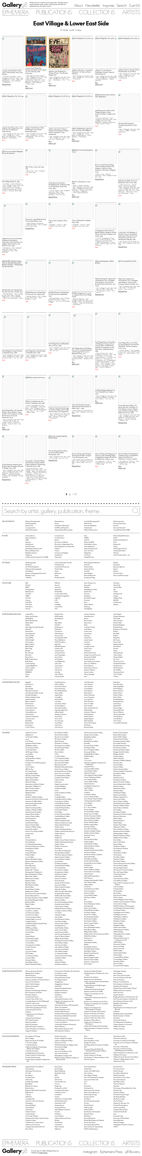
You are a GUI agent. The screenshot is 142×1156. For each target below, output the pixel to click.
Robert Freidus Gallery (120, 732)
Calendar (28, 577)
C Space (28, 1094)
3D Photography (30, 562)
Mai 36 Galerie (89, 809)
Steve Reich (117, 646)
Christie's (28, 1012)
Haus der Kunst (59, 880)
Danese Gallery (30, 960)
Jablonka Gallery (60, 915)
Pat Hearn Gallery (90, 912)
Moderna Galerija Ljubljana (93, 854)
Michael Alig (88, 710)
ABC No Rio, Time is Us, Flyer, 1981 (34, 168)
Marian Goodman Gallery (92, 816)
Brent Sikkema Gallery (32, 889)
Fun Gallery (58, 812)
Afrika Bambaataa (31, 620)
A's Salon (28, 765)
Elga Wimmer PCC (61, 765)
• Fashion (75, 303)
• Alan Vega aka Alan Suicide (34, 75)
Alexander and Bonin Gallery (34, 784)
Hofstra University (60, 1036)
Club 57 (27, 600)
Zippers (115, 604)
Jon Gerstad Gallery (61, 953)
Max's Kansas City (90, 583)
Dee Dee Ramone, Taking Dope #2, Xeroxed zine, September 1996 (59, 294)
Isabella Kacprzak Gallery (63, 908)
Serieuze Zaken (118, 786)
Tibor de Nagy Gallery (120, 872)
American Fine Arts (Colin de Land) (36, 799)
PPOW (86, 945)
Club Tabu (28, 604)
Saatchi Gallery (118, 756)
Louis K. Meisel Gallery (91, 797)
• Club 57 (59, 224)
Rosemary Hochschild (120, 629)
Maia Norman (88, 701)
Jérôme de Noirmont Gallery (93, 732)
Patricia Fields (88, 727)
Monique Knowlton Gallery (93, 863)
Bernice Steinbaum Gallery (33, 874)
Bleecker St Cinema (31, 1086)
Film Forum (58, 1079)
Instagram (90, 1151)
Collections (97, 12)
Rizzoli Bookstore (89, 1118)
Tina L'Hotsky (117, 674)
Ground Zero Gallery (61, 870)
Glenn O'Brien (59, 684)
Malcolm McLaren (90, 653)
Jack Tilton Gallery (61, 921)
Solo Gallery (117, 810)
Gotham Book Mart (61, 1101)
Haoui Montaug (60, 688)
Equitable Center (60, 1073)
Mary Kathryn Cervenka (92, 661)
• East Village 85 (15, 188)
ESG (56, 620)
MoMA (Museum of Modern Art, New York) (96, 974)
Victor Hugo (117, 721)
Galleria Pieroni (60, 833)
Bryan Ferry (29, 657)
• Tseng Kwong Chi (31, 479)
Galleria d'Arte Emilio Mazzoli (64, 831)
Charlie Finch (29, 714)
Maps (56, 575)
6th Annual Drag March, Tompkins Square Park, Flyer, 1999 (127, 125)
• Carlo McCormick (15, 184)
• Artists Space (54, 190)
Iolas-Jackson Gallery (62, 906)
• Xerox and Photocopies (128, 192)
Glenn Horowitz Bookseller (63, 1099)
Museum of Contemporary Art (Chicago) (94, 994)
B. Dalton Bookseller (31, 1082)
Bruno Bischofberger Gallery (34, 900)
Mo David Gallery (90, 852)
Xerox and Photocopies (120, 575)
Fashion (57, 548)
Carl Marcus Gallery (31, 915)
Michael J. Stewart (90, 712)
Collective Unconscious (32, 1124)
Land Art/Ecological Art (91, 521)
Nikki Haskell (88, 721)
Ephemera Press (111, 1151)
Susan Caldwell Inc (119, 842)
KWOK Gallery (89, 756)
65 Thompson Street (31, 748)
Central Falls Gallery (32, 930)
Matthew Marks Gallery (92, 833)
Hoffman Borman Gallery (63, 896)
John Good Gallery (61, 945)
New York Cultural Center (121, 975)
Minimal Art (88, 523)
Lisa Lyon (87, 642)
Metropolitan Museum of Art (64, 1029)
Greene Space (59, 1105)
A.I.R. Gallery (29, 767)
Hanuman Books (60, 1107)
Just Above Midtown (61, 964)
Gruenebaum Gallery (62, 872)
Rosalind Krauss (118, 701)
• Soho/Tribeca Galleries (80, 192)
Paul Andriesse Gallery (91, 917)
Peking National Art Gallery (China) (125, 988)
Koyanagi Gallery (90, 752)
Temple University (89, 1053)
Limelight (58, 604)
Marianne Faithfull (90, 657)
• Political (129, 191)
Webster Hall (117, 598)
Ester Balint (58, 623)
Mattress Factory (89, 835)
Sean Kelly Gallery (119, 773)
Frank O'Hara (30, 727)
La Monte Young (89, 627)
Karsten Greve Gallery (91, 735)
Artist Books (29, 571)
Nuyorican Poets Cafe (91, 1079)
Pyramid (87, 600)
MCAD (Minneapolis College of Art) (66, 1045)
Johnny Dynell (59, 676)
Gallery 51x (58, 835)
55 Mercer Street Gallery (33, 743)
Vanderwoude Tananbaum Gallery (124, 902)
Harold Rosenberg (61, 691)
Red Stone (87, 1116)
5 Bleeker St (29, 735)
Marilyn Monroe (89, 659)
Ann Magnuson (30, 633)
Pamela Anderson (119, 616)
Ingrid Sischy (59, 695)
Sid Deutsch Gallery (119, 793)
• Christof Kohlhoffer (9, 76)
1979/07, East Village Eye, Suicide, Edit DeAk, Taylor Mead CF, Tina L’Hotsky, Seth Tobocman (35, 70)
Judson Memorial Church (63, 1118)
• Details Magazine (78, 299)
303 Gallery (29, 754)
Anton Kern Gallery (31, 829)
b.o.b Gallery (29, 857)
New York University (61, 1053)
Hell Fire (57, 583)
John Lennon (59, 666)
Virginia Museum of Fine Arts (122, 1024)
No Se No (87, 887)
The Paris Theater (118, 1092)
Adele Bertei (29, 618)
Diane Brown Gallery (61, 743)
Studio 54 (87, 606)
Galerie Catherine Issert (62, 820)
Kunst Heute (58, 1122)
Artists (131, 12)
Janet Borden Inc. (60, 925)
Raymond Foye (118, 691)
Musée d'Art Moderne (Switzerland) (95, 1026)
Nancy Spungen (89, 674)
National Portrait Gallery (92, 872)
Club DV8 (28, 602)
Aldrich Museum (30, 975)
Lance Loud (88, 631)
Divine (27, 674)
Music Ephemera (89, 546)
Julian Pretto (59, 960)
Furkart (57, 1097)
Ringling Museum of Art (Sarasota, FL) (125, 997)
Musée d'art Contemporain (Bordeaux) (93, 1023)
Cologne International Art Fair (35, 1127)
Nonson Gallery (89, 893)
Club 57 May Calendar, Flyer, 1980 (58, 221)
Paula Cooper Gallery (91, 923)
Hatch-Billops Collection (62, 1109)
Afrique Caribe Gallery (32, 775)
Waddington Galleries (120, 917)
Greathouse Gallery (61, 863)
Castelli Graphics (30, 921)
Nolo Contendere (89, 891)
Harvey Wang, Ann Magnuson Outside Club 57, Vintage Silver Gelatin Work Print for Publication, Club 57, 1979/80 (128, 456)
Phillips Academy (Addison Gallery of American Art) (67, 1058)
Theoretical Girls (118, 672)
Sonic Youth (117, 642)
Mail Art (86, 540)
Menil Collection (60, 1026)
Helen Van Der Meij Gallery (63, 891)
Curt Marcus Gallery (31, 956)
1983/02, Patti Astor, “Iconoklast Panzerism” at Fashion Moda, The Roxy (82, 72)
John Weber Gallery (61, 951)
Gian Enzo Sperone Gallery (63, 855)
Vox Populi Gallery (119, 910)
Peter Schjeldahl (118, 686)
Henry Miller (59, 693)
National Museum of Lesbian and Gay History (96, 1029)
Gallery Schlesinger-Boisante (64, 842)
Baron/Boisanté (30, 865)
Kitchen (57, 1120)
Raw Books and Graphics (92, 1112)
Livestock (87, 792)
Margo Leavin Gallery (91, 814)
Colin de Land (29, 719)
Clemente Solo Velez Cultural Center (37, 1118)
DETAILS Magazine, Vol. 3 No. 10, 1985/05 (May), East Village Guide (82, 295)
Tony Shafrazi (117, 719)
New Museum (117, 973)
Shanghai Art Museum (120, 1003)
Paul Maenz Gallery (90, 921)
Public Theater (88, 1109)
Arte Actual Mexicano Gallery (35, 846)
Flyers (56, 571)
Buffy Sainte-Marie (31, 659)
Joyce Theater (59, 1116)
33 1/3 (27, 739)
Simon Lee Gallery (119, 799)
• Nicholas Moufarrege (14, 190)
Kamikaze (58, 589)
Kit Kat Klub (58, 591)
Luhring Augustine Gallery (92, 801)
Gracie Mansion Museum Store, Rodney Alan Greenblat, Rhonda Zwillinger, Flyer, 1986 (12, 466)
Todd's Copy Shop (119, 1107)
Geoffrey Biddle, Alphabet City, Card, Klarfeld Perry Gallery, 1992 (105, 392)
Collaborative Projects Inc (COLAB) (36, 557)
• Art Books (6, 184)
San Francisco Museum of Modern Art (125, 999)
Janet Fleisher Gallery (62, 928)
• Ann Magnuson (100, 461)
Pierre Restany (118, 688)
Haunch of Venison (61, 878)
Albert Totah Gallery (32, 780)
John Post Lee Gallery (62, 949)
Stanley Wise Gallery (120, 825)
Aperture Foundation (32, 986)
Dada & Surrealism (31, 530)
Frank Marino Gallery (62, 801)
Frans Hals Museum (61, 975)
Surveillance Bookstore (120, 1073)
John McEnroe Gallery (62, 947)
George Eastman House (62, 977)
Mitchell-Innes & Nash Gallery (93, 850)
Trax (114, 1114)
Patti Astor (116, 682)
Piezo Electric (88, 940)
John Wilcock (88, 686)
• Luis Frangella (105, 364)
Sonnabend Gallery (119, 812)
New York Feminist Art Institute (94, 1077)
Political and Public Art (120, 540)
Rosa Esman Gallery (119, 748)
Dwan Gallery (59, 752)
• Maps (63, 138)
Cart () (134, 5)
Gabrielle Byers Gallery (62, 816)
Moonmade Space (90, 1067)
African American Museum (33, 971)
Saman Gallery (118, 765)
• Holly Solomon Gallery (102, 123)
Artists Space (29, 850)
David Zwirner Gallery (62, 737)
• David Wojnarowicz (101, 353)
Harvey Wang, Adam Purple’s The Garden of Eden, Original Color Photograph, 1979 (81, 455)
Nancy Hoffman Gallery (92, 869)
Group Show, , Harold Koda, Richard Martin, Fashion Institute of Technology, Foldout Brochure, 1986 (35, 463)
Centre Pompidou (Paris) (33, 1010)
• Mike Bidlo (105, 365)
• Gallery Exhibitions (109, 122)
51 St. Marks (29, 741)
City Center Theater (31, 1116)
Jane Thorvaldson (60, 703)
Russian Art (116, 544)
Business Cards (30, 575)
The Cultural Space (119, 1079)
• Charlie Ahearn (124, 350)
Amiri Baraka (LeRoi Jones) (34, 693)
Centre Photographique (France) (35, 1007)
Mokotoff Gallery (89, 857)
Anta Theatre (29, 1069)
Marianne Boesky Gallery (92, 818)
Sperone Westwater (119, 816)
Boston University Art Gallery (34, 1040)
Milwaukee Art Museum (62, 1031)
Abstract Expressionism (32, 521)
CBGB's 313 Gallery (31, 928)
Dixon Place (29, 1129)
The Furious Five (118, 661)
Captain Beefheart (31, 666)
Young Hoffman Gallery (121, 957)
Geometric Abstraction (62, 525)
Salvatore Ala (117, 763)
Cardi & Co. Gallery (31, 911)
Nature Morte (88, 874)
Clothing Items (59, 565)
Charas (27, 934)
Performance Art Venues (92, 1090)
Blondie (27, 651)
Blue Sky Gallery (30, 883)
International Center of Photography (66, 1005)
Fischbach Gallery (60, 788)
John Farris (58, 725)
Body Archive (29, 1088)
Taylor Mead (117, 655)
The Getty (116, 1018)
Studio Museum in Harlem (121, 1016)
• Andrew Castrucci (124, 185)
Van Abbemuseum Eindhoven (122, 1022)
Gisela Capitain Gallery (62, 857)
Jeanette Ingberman (61, 710)
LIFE (56, 600)
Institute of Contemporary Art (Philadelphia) (64, 1002)
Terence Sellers (118, 657)
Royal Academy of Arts (91, 1040)
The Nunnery (117, 855)
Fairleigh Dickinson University (34, 1053)
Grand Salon (59, 861)
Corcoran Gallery (31, 951)
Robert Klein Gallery (119, 735)
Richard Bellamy (89, 955)
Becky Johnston (30, 701)
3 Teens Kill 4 (29, 614)
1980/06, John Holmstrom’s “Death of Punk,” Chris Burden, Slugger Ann (58, 73)
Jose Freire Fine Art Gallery (63, 956)
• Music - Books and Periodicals (36, 80)
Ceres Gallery (29, 932)
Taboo (115, 651)
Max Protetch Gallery (91, 839)
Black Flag (28, 648)
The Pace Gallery (118, 859)
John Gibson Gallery (61, 943)
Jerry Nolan (58, 657)
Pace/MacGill (88, 906)
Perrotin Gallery (89, 925)
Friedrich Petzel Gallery (62, 808)
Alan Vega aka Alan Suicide (34, 627)
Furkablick (58, 1094)
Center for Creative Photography (36, 1005)
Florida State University (32, 1057)
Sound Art (116, 565)
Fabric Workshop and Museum (35, 1029)
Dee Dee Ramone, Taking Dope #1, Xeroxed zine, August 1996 (35, 293)
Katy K (86, 618)
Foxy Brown (58, 631)
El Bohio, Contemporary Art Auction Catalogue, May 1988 (34, 402)
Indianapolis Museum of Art (63, 999)
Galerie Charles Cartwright (63, 823)
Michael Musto (89, 714)
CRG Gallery (29, 953)
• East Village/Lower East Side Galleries (105, 121)
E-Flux (57, 754)
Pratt (85, 1036)
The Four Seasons (119, 1084)
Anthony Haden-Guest (32, 697)
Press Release (88, 573)
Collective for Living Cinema (34, 1122)
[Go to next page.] (74, 494)
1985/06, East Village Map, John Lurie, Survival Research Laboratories (12, 129)
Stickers (115, 571)
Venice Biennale (118, 1120)
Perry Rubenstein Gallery (92, 927)
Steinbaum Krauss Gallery (121, 831)
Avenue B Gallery (31, 853)
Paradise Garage (89, 598)
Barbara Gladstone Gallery (34, 861)
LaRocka (57, 598)
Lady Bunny (88, 629)
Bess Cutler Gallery (31, 876)
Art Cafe (28, 1073)
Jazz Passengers (60, 655)
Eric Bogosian (59, 618)
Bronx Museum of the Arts (33, 992)
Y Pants (115, 676)
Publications (53, 12)
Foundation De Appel (61, 1090)
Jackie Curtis (59, 648)
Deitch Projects (59, 741)
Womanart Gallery (119, 944)
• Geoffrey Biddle (101, 397)
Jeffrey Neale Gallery (62, 938)
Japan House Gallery (61, 932)
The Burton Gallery (119, 846)
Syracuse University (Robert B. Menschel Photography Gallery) (95, 1050)
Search (122, 5)
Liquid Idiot (87, 638)
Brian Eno (28, 655)
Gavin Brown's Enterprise (63, 850)
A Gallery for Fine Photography (35, 763)
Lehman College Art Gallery (64, 1040)
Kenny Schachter (89, 695)
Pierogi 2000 (88, 938)
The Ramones (117, 666)
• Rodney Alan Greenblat (10, 476)
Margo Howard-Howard (92, 655)
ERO (56, 1075)
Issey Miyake (59, 699)
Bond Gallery (29, 887)
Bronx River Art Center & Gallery (35, 893)
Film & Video (59, 569)
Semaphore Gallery (119, 780)
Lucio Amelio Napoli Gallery (93, 799)
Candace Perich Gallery (33, 908)
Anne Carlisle (29, 635)
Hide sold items (72, 30)
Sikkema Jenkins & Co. (120, 797)
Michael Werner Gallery (92, 846)
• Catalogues (33, 406)
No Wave (87, 555)
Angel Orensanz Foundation (34, 1067)
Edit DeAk (28, 721)
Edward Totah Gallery (62, 763)
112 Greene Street (30, 750)
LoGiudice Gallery (90, 794)
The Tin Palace (118, 1101)
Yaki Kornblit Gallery (120, 953)
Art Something (30, 842)
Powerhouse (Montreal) (91, 1101)
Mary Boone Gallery (90, 829)
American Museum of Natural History (37, 980)
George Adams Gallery (62, 853)
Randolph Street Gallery (92, 949)
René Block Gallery (90, 951)
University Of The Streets (121, 1118)
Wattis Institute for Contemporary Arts (125, 1053)
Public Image (88, 1107)
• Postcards (76, 191)
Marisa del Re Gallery (91, 822)
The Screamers (118, 668)
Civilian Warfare (30, 947)
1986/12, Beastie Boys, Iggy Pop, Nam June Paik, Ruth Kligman (82, 129)
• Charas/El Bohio (31, 224)
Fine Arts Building (60, 786)
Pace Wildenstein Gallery (92, 904)
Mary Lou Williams (90, 663)
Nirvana (87, 594)
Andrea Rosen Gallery (32, 814)
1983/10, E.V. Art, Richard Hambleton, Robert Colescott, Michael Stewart (104, 72)
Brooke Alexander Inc (32, 896)
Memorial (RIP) (89, 542)
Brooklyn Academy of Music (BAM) (36, 898)
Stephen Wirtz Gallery (120, 838)
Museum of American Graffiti (93, 991)
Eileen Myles (29, 723)
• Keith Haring (105, 363)
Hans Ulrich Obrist (60, 686)
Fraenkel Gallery (60, 797)
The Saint (116, 583)
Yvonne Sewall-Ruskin (120, 723)
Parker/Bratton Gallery (91, 910)
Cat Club (28, 594)
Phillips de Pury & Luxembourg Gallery (96, 934)
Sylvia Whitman (118, 712)
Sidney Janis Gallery (119, 795)
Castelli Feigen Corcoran (33, 919)
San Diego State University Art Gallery (96, 1045)
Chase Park (29, 1109)
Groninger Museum (61, 980)
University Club (118, 1116)
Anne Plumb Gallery (31, 823)
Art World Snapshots (32, 567)
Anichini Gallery (30, 820)
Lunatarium (58, 1124)
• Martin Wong (104, 243)
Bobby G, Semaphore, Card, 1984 (81, 182)
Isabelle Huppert (60, 646)
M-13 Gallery (88, 805)
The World (116, 585)
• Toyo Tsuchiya (128, 289)
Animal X (28, 629)
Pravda (86, 1103)
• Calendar (52, 224)
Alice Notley (29, 688)
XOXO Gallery (118, 950)
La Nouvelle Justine (61, 594)
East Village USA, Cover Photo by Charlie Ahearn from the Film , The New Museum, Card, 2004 (128, 345)
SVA (85, 1047)
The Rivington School (120, 548)
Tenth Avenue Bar (119, 1075)
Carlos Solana (30, 710)
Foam (56, 790)
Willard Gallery (118, 932)
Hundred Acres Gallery (62, 904)
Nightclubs (87, 553)
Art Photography (30, 523)
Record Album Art (90, 575)
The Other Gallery (119, 857)
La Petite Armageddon (62, 596)
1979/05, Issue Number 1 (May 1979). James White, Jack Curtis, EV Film (12, 72)
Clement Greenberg (31, 716)
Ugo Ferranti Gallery (120, 895)
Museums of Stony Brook (92, 1020)
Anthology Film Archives (33, 1071)
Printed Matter (88, 1105)
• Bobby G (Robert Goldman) (80, 185)
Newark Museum (118, 980)
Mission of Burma (89, 670)
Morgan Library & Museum (93, 979)
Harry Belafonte (60, 640)
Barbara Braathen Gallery (33, 859)
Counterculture (59, 538)
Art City (27, 838)
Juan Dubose (88, 691)
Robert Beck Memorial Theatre (94, 1120)
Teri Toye (116, 659)
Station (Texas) (118, 1071)
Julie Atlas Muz (89, 616)
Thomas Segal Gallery (120, 868)
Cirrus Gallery (29, 943)
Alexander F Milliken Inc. (33, 786)
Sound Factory (118, 1067)
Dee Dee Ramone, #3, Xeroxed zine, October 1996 (12, 291)
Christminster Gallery (32, 938)
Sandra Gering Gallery (120, 769)
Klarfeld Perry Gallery (91, 741)
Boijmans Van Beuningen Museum (36, 990)
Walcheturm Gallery (119, 919)
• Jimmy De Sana (12, 424)
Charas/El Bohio (30, 1105)
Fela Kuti (57, 625)
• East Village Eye (31, 78)
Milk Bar (86, 587)
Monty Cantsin (88, 672)
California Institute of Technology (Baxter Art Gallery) (36, 1048)
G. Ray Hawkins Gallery (62, 814)
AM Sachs (28, 795)
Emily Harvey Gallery (62, 769)
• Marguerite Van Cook (82, 359)
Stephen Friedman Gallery (121, 835)
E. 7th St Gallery (60, 756)
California (28, 555)
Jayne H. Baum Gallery (62, 936)
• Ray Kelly (109, 289)
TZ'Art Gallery (118, 891)
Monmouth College (61, 1047)
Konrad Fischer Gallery (91, 745)
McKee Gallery (89, 842)
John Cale (58, 663)
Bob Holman (29, 703)
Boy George (29, 653)
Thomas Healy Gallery (120, 865)
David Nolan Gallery (61, 735)
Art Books (28, 565)
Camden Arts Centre (31, 997)
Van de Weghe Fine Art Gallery (123, 899)
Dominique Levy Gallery (62, 745)
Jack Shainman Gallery (62, 919)
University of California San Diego (124, 1040)
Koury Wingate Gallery (91, 750)
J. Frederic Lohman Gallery (63, 911)
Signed (115, 562)
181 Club (27, 585)
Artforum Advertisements (33, 569)
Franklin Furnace (60, 1092)
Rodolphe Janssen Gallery (121, 741)
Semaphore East (118, 777)
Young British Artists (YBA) (121, 530)
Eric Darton (29, 725)
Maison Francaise (60, 1043)
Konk (85, 625)
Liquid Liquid (88, 640)
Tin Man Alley (117, 876)
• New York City (129, 76)
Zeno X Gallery (118, 963)
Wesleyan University (119, 1055)
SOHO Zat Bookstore (91, 1129)
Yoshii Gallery (117, 955)
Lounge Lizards (89, 646)
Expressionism (59, 521)
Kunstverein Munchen (61, 1018)
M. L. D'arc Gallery (90, 807)
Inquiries (108, 5)
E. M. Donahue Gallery (62, 758)
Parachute (87, 1086)
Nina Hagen (117, 614)
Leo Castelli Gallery (90, 779)
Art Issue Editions (30, 840)
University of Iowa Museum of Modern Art (125, 1043)
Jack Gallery (59, 917)
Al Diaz (27, 625)
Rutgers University (90, 1043)
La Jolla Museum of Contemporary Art (67, 1020)
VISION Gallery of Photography (123, 906)
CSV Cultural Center (31, 1020)
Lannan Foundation (61, 1022)
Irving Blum (58, 697)
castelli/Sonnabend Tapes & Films (36, 923)
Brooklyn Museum (31, 995)
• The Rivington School (102, 291)
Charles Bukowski (31, 712)
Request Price (6, 84)
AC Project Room (30, 771)
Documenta (58, 1067)
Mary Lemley (88, 706)
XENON (116, 600)
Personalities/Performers (121, 536)
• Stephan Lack (123, 420)
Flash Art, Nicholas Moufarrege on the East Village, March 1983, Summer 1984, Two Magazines (59, 409)
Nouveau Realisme (90, 525)
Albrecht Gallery (30, 782)
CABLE (27, 906)
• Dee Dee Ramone (7, 294)
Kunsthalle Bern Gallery (91, 754)
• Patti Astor (89, 77)
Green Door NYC (60, 1103)
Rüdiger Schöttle (118, 754)
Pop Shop (87, 1099)
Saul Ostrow (117, 703)
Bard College (29, 1038)
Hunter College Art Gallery (63, 1038)
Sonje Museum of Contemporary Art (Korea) (125, 1008)
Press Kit (86, 571)
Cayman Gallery (30, 925)
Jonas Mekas (88, 688)
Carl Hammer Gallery (32, 913)
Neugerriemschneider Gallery (93, 880)
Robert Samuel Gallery (120, 739)
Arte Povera (29, 525)
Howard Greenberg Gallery (64, 902)
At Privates (28, 1079)
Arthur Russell (29, 640)
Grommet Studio (60, 868)
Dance (57, 540)
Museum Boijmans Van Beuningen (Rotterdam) (95, 986)
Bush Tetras (29, 661)
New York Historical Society (122, 977)
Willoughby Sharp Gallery (121, 934)
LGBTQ (86, 538)
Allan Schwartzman (31, 691)
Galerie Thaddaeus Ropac (63, 829)
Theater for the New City (121, 1103)
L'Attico (86, 758)
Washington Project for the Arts (123, 1124)
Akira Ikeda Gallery (31, 777)
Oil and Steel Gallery (91, 895)
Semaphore (117, 775)
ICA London (58, 997)
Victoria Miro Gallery (120, 904)
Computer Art (59, 536)
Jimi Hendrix (59, 659)
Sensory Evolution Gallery (121, 782)
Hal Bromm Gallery (61, 874)
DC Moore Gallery (61, 739)
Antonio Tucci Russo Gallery (34, 831)
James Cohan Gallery (62, 923)
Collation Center (30, 1120)
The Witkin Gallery (119, 861)
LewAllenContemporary (92, 786)
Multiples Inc (88, 865)
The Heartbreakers (119, 663)
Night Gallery (88, 884)
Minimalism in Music (90, 544)
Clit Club (28, 598)
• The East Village (41, 478)
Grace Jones (59, 635)
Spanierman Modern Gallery (122, 814)
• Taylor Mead (29, 84)
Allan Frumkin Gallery (32, 788)
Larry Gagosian (89, 697)
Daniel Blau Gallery (31, 962)
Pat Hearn (87, 725)
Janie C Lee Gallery (61, 930)
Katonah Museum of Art (62, 1009)
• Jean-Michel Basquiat (102, 242)
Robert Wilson (118, 695)
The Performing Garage (121, 1094)
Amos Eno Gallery (31, 805)
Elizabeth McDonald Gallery (64, 767)
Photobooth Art (60, 577)
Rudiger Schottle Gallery (121, 752)
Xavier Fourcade (118, 948)
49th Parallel (29, 756)
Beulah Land (29, 591)
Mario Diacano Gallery (91, 820)
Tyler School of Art (119, 1036)
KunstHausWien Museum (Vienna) (66, 1014)
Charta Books (29, 1107)
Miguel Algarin (89, 719)
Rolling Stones (117, 627)
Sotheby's (116, 1011)
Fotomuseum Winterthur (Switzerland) (67, 971)
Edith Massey (59, 616)
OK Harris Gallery (90, 897)
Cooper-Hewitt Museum (33, 1018)
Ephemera (15, 12)
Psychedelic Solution (90, 947)
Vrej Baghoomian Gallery (121, 912)
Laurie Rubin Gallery (90, 771)
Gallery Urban (59, 844)
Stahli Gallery (117, 823)
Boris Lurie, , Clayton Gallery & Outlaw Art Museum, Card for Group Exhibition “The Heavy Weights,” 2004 (105, 168)
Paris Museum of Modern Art (122, 984)
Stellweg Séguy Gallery (120, 833)
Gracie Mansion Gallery (62, 859)
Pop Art (115, 525)
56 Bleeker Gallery (31, 745)
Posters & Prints (89, 569)
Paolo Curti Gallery (90, 908)
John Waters (59, 674)
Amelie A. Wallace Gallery (33, 797)
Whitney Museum (119, 1029)
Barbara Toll (29, 863)
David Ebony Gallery (61, 732)
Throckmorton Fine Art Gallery (123, 870)
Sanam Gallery (118, 767)
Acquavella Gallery (31, 773)
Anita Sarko (29, 631)
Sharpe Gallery (118, 790)
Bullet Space (29, 1092)
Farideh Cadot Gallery (62, 777)
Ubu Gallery (117, 893)
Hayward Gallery (60, 885)
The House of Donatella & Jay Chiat (124, 1088)
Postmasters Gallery (90, 942)
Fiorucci (57, 1084)
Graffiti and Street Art (62, 528)
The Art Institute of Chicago (93, 1055)
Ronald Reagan (118, 699)
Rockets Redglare (119, 625)
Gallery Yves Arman (61, 846)
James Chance (59, 651)
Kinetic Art (58, 573)
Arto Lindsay (29, 642)
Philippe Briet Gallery (91, 932)
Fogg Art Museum (31, 1031)
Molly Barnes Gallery (91, 859)
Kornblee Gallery (89, 748)
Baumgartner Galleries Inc (33, 872)
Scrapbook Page (89, 577)
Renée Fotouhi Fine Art (91, 953)
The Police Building (119, 1097)
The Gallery (117, 850)
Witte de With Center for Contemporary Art (121, 939)
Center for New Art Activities (34, 1101)
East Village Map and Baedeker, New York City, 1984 (59, 344)
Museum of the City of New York (94, 1018)
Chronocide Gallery (31, 941)
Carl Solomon (29, 706)
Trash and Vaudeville (120, 1112)
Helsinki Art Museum (61, 990)
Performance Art (118, 521)
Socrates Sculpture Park (91, 1124)
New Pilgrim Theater (90, 1075)
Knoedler (87, 743)
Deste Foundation (31, 1022)
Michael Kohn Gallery (91, 844)
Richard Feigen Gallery (91, 957)
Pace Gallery (88, 902)
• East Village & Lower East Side (11, 77)
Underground (117, 594)
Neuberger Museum (119, 971)
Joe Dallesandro (60, 661)
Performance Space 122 (91, 1092)
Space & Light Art (119, 567)
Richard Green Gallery (91, 959)
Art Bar (27, 835)
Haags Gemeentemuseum (63, 988)
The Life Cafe (117, 1090)
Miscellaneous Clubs (90, 589)
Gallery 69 (58, 838)
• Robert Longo (30, 412)
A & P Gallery (29, 760)
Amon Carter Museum (32, 982)
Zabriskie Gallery (119, 961)
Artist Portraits (30, 546)
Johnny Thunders (89, 614)
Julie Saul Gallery (60, 962)
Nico (85, 676)
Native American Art (90, 548)
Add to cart (29, 88)
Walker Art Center (119, 1026)
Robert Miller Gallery (120, 737)
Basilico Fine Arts (30, 868)
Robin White (117, 697)
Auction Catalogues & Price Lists (35, 573)
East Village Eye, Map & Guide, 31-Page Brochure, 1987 (35, 352)
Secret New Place (89, 1122)
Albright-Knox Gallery (32, 973)
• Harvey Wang (53, 458)
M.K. (56, 609)
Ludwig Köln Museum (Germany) (65, 1024)
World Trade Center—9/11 (121, 555)
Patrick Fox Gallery (90, 914)
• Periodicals (6, 82)
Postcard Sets (88, 567)
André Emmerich (30, 818)
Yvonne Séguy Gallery (120, 959)
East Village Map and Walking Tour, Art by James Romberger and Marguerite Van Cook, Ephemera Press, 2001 (82, 351)
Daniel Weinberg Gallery (33, 964)
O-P (85, 1082)
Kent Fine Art (88, 739)
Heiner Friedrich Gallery (62, 887)
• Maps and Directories (9, 189)
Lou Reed (87, 644)
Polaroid (87, 565)
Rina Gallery (88, 964)
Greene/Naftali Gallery (62, 865)
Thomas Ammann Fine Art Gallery (124, 863)
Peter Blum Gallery (90, 929)
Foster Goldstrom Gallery (63, 793)
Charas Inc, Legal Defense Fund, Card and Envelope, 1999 (35, 220)
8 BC (26, 583)
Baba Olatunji (29, 644)
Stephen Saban (118, 644)
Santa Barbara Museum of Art (123, 1001)
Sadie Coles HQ (118, 758)
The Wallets (117, 670)
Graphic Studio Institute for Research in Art (37, 1060)
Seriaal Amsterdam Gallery (122, 784)
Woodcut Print (118, 573)
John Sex (57, 672)
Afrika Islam (29, 623)
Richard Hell (117, 623)
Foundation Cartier (61, 973)
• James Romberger (78, 357)
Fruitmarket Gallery (61, 810)
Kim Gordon (88, 620)
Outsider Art (88, 528)
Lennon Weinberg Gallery (92, 777)
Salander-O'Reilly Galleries (122, 760)
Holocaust (58, 557)
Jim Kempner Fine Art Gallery (64, 941)
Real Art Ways (88, 1114)
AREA (27, 587)
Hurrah (57, 585)
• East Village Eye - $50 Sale (33, 79)
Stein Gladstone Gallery (121, 829)
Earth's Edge (59, 1069)
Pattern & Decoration (91, 530)
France (57, 551)
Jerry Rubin (58, 716)
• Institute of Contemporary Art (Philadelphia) (105, 359)
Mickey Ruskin (88, 716)
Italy (85, 536)
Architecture (29, 544)
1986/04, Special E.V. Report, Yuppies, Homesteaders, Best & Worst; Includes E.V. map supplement (58, 131)
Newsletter (92, 5)
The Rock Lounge (118, 1099)
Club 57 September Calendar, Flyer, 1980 (81, 221)
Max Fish (87, 837)
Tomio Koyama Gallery (120, 878)
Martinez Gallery (89, 826)
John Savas (58, 670)
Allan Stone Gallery (31, 790)
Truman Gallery (118, 887)
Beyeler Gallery (30, 880)
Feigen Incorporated (61, 784)
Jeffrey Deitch (59, 712)
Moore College (59, 1049)
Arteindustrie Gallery (32, 848)
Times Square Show (119, 551)
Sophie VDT (117, 706)
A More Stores (30, 536)
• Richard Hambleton (101, 79)
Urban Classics (118, 897)
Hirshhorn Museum (61, 992)
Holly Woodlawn (60, 642)
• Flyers (121, 130)
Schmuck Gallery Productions (122, 771)
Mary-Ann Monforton (91, 708)
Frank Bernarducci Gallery (63, 799)
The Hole (116, 1086)
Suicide (115, 648)
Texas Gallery (117, 844)
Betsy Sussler (29, 646)
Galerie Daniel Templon (62, 825)
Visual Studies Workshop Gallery (123, 908)
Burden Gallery (30, 902)
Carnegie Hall (29, 1099)
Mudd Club (87, 591)
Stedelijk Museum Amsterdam (122, 1014)
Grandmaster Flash (61, 638)
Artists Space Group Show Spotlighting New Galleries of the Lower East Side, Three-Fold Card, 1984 (59, 185)
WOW (115, 1127)
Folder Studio (43, 1153)
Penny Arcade (117, 620)
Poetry (115, 538)
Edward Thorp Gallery (62, 760)
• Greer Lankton (7, 422)
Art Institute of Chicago (32, 1036)
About (78, 5)
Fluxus (57, 523)
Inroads (57, 1112)
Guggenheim (59, 982)
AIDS (27, 540)
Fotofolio (58, 795)
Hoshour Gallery (60, 900)
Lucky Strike (58, 606)
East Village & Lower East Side (64, 546)
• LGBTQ (127, 130)
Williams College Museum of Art (123, 1059)
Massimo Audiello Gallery (92, 831)
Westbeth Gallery (119, 925)
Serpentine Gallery (119, 788)
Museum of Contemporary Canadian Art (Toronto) (96, 1004)
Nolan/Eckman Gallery (91, 889)
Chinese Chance (30, 1112)
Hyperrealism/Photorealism (64, 530)
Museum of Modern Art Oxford (94, 1013)
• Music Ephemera (15, 81)
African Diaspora (30, 538)
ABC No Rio (29, 769)
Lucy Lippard (88, 699)
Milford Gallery (89, 848)
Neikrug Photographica (91, 876)
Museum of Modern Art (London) (95, 1011)
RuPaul (115, 635)
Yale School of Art (119, 1061)
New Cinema (88, 1073)
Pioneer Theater (89, 1097)
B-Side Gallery (30, 855)
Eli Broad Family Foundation (34, 1026)
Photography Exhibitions (92, 562)
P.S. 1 (85, 899)
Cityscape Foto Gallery (32, 945)
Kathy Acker (88, 693)
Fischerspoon (59, 627)
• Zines (131, 193)
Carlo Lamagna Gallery (33, 917)
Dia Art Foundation (31, 1024)
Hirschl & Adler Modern (62, 893)
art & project (29, 833)
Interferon (58, 1114)
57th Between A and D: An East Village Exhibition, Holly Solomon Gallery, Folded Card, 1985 (105, 113)
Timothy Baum (118, 716)
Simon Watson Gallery (120, 801)
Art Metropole (30, 1077)
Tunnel (115, 591)
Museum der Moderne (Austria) (94, 989)
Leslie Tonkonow (89, 784)
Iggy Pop (58, 644)
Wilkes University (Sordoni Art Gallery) (125, 1057)
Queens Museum (118, 995)
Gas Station (58, 555)
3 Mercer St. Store (31, 732)
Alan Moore (29, 684)
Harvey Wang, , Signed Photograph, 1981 (58, 452)
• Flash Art (53, 415)
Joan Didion (58, 723)
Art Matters (29, 1075)
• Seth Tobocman (36, 82)
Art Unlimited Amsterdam (33, 844)
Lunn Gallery (88, 803)
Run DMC (116, 633)
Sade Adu (116, 638)
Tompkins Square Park (120, 1109)
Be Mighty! (28, 1084)
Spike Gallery (117, 818)
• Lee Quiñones (131, 353)
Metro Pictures (59, 1127)
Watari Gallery (118, 923)
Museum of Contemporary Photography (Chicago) (92, 1008)
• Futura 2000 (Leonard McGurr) (103, 356)
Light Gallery (88, 788)
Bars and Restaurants (32, 551)
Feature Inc (58, 782)
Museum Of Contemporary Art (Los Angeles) (95, 998)
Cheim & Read (30, 936)
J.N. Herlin (58, 913)
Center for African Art (32, 1003)
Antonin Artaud (30, 699)
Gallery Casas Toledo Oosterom (65, 840)
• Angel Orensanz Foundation (34, 223)
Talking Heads (118, 653)
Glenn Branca (59, 633)
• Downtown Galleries (102, 118)
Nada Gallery (88, 867)
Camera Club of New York (33, 999)
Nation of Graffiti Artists (92, 1071)
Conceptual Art (30, 528)
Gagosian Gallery (60, 818)
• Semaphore (83, 191)
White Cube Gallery (119, 927)
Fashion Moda (59, 780)
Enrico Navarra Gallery (62, 773)
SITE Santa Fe (117, 1005)
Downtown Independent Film (64, 544)
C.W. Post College (31, 1043)
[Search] (71, 512)
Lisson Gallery (88, 790)
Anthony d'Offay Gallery (33, 827)
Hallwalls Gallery (60, 876)
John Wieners (88, 684)
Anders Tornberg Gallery (33, 808)
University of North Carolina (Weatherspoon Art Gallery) (123, 1049)
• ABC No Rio (29, 171)
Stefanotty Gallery (119, 827)
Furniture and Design (61, 553)
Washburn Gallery (119, 921)
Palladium (87, 596)
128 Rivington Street (31, 752)
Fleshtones (58, 629)
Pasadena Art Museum (120, 986)
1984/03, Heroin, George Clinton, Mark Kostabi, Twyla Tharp (129, 70)
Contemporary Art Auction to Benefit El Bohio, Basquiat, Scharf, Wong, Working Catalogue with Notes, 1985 (106, 233)
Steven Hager (117, 708)
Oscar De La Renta (90, 723)
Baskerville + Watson (32, 870)
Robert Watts (117, 693)
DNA (27, 676)
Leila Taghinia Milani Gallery (93, 775)
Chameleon (29, 1103)
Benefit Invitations (31, 553)
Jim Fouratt (58, 719)
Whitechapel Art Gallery (121, 929)
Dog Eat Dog (59, 614)
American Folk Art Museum (34, 977)
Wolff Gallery (117, 942)
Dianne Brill (29, 670)
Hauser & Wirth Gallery (62, 883)
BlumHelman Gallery (32, 885)
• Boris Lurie (100, 174)
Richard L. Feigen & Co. (91, 962)
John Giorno (59, 727)
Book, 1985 (11, 181)
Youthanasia (117, 602)
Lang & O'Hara (89, 766)
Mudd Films (88, 1069)
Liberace (87, 635)
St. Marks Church (118, 1069)
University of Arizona (120, 1038)
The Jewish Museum (119, 1020)
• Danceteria (6, 248)
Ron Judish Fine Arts (119, 743)
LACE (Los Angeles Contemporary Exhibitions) (95, 763)
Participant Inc (88, 1088)
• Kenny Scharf (39, 411)
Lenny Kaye (88, 633)
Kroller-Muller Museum (62, 1011)
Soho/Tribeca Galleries (120, 808)
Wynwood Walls (118, 946)
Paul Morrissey (118, 684)
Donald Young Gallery (62, 748)
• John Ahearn (30, 411)
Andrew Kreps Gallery (32, 816)
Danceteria (29, 606)
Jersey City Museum (61, 1007)
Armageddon (29, 589)
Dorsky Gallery (59, 750)
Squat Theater (88, 604)
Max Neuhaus (88, 666)
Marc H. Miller (88, 703)
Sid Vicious (116, 640)
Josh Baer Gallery (60, 958)
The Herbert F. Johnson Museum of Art (96, 1057)
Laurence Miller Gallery (91, 769)
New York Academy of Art (63, 1051)
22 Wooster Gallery (31, 737)
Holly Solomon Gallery (62, 898)
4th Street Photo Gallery (33, 758)
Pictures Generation (119, 523)
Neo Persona (88, 878)
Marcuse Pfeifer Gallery (91, 811)
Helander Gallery (60, 889)
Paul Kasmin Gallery (90, 919)
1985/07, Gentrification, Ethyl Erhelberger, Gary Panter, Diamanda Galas (34, 129)
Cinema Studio (30, 1114)
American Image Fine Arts (33, 803)
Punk (114, 542)
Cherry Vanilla (30, 668)
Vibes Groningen (118, 1122)
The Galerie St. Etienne (120, 848)
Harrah (27, 609)
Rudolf (115, 631)
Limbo (57, 602)
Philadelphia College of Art (63, 1055)
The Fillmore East (118, 1082)
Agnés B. (28, 682)
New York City (88, 551)
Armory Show (29, 988)
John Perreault (88, 682)
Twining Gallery (118, 889)
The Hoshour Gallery (120, 853)
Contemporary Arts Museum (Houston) (34, 1015)
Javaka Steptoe (60, 706)
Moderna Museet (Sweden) (93, 971)
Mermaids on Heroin (90, 668)
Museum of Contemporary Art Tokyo (96, 1001)
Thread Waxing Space (120, 1105)
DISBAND (28, 672)
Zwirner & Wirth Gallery (121, 966)
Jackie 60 (58, 587)
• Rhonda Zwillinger (130, 419)
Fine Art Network (60, 1082)
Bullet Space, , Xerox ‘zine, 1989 (127, 182)
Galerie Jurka (59, 827)
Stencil (115, 569)
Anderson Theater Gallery (33, 810)
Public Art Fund (118, 992)
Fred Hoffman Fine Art (62, 803)
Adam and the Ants (31, 616)
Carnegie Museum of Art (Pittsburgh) (37, 1001)
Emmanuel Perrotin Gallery (63, 771)
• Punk (63, 80)
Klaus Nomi (88, 623)
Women (115, 553)
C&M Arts (28, 1097)
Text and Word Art (119, 528)
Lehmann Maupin (89, 773)
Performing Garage (90, 1094)
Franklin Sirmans (60, 682)
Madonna (87, 651)
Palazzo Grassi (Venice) (121, 982)
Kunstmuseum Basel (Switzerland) (65, 1016)
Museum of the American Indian (94, 1016)
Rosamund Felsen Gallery (121, 750)
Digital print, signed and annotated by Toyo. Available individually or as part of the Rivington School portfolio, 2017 (128, 281)
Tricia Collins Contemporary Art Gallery (123, 884)
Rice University (88, 1038)
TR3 (114, 589)
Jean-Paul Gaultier (61, 708)
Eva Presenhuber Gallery (63, 775)
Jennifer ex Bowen (60, 714)
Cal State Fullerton (31, 1045)
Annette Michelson (31, 695)
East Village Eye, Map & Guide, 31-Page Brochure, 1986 (12, 352)
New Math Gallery (90, 882)
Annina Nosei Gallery (32, 825)
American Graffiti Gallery (33, 801)
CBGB (27, 596)
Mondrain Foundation (91, 977)
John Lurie (58, 668)
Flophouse (58, 1086)
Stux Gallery (117, 840)
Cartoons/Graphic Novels (63, 562)
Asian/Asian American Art (33, 548)
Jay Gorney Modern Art (62, 934)
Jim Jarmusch (59, 721)
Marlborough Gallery (91, 824)
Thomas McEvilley (119, 714)
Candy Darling (30, 663)
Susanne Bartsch (118, 710)
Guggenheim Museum (62, 984)
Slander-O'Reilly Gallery (121, 805)
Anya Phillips (29, 638)
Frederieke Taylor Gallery (63, 805)
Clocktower (29, 949)
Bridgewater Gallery (32, 891)
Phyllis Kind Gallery (90, 936)
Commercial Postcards (62, 567)
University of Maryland (120, 1046)
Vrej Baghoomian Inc (120, 914)
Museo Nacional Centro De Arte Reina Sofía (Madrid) (96, 982)
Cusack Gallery (30, 958)
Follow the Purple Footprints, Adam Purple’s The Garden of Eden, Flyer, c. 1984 (81, 406)
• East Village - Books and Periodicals (82, 300)
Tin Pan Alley (117, 587)
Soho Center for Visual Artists (93, 1127)
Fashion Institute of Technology (35, 1055)
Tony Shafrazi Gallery (120, 880)
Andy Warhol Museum (32, 984)
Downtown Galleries (61, 542)
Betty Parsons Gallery (32, 878)
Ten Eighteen (88, 609)
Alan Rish (28, 686)
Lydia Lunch (88, 648)
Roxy (85, 602)
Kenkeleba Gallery (90, 737)
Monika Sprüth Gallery (91, 861)
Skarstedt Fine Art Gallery (121, 803)
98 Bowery (132, 1151)
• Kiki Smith (41, 475)
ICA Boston (58, 995)
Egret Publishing (60, 1071)
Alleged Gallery (30, 793)
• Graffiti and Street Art (10, 421)
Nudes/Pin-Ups (89, 557)
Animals (28, 542)
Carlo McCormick (31, 708)
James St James (60, 653)
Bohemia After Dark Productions (35, 1090)
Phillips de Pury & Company (122, 990)
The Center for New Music (121, 1077)
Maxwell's (87, 585)
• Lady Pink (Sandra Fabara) (34, 477)
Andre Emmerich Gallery (33, 812)
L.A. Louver (88, 760)
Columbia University (31, 1051)
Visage (115, 596)
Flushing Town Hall (61, 1088)
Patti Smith (116, 618)
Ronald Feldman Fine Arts (121, 745)
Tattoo (115, 546)
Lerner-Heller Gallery (91, 781)
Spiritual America (118, 820)
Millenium (58, 1129)
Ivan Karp (58, 701)
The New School (89, 1059)
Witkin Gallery (118, 936)
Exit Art (57, 1077)
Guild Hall (58, 986)
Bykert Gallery (30, 904)
